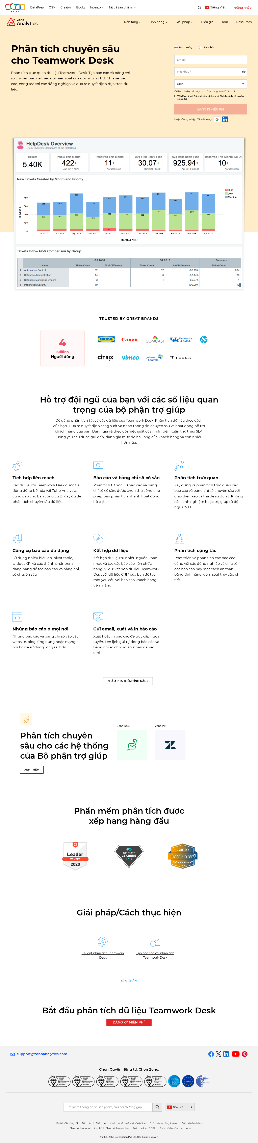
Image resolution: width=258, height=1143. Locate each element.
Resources (244, 22)
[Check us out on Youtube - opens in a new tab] (236, 1054)
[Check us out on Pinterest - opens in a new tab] (245, 1054)
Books (80, 7)
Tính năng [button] (156, 22)
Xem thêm (31, 769)
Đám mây (185, 47)
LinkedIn (225, 119)
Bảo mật (86, 1123)
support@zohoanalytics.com (42, 1054)
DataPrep (37, 7)
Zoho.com (15, 7)
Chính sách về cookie (117, 1128)
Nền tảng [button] (131, 22)
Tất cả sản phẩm (120, 7)
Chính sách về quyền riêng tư (85, 1128)
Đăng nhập (243, 7)
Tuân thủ (101, 1123)
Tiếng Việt (218, 7)
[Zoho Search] (199, 7)
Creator (65, 7)
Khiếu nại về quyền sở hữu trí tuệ (128, 1123)
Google (217, 119)
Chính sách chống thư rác (164, 1123)
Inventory (97, 7)
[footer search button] (157, 1107)
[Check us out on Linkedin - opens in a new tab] (226, 1054)
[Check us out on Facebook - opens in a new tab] (211, 1054)
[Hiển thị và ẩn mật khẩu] (244, 71)
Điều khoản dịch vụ (205, 96)
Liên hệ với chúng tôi (66, 1123)
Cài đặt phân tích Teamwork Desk (103, 955)
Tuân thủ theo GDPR (144, 1128)
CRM (52, 7)
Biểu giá (207, 22)
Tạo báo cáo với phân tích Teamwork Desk (155, 955)
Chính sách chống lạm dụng (175, 1128)
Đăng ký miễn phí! (129, 1022)
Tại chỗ (208, 47)
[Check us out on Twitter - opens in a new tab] (219, 1054)
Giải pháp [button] (183, 22)
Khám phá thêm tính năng (128, 680)
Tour (225, 22)
